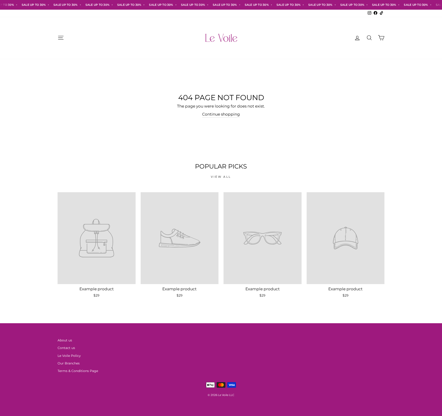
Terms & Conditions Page (78, 371)
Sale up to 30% (29, 4)
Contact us (66, 348)
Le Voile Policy (69, 356)
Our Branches (69, 363)
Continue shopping (221, 114)
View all (221, 176)
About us (65, 340)
